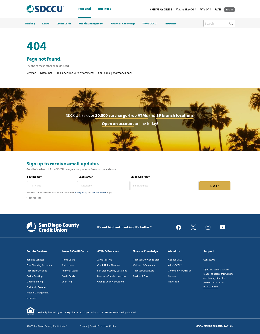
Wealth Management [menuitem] (91, 23)
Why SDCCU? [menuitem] (150, 23)
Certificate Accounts (37, 287)
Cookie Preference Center (103, 326)
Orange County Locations (110, 281)
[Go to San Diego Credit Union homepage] (53, 226)
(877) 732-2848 (210, 286)
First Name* (34, 177)
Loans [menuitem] (46, 23)
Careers (172, 276)
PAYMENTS (205, 9)
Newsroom (174, 281)
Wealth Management (38, 292)
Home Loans (68, 259)
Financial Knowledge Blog (146, 259)
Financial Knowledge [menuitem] (123, 23)
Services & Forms (141, 276)
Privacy (83, 326)
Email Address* (140, 177)
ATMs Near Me (104, 259)
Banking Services (35, 259)
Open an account (118, 123)
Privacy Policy (81, 192)
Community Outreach (179, 270)
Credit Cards (68, 276)
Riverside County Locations (111, 276)
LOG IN (229, 9)
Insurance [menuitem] (171, 23)
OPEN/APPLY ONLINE (161, 9)
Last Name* (86, 177)
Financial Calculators (143, 270)
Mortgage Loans (122, 73)
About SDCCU (175, 259)
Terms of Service (99, 192)
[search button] (231, 23)
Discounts (46, 73)
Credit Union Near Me (108, 265)
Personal (84, 9)
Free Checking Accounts (39, 265)
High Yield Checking (37, 270)
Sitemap (31, 73)
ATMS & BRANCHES (186, 9)
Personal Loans (70, 270)
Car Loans (104, 73)
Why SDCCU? (175, 265)
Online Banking (35, 276)
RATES (218, 9)
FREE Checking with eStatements (75, 73)
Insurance (32, 298)
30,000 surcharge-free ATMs (121, 115)
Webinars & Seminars (144, 265)
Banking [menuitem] (30, 23)
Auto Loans (68, 265)
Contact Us (209, 259)
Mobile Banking (35, 281)
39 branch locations (174, 115)
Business (104, 9)
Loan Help (67, 281)
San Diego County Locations (112, 270)
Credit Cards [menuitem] (64, 23)
